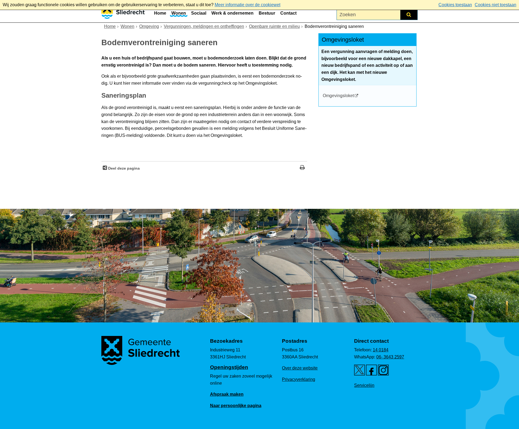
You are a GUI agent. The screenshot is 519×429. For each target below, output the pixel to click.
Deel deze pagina (123, 168)
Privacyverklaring (298, 379)
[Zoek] (408, 14)
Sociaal (198, 13)
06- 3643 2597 (390, 357)
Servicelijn (364, 385)
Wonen (178, 13)
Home (160, 13)
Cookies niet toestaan (495, 4)
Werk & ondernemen (232, 13)
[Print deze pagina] (302, 168)
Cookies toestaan (455, 4)
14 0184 (380, 350)
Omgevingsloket (338, 95)
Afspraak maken (227, 394)
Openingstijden (229, 367)
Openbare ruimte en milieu (274, 26)
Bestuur (267, 13)
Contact (288, 13)
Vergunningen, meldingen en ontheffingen (204, 26)
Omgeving (149, 26)
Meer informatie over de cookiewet (247, 4)
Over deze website (300, 368)
